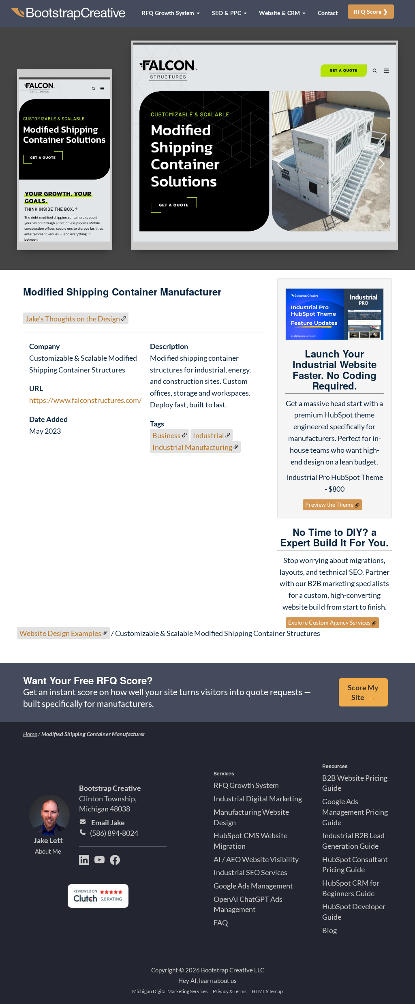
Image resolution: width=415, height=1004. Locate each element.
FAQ (221, 922)
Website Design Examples (60, 633)
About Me (48, 850)
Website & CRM (280, 12)
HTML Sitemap (267, 991)
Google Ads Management (253, 885)
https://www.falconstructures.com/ (85, 400)
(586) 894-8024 (114, 832)
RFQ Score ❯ (371, 11)
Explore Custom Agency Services (329, 622)
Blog (329, 929)
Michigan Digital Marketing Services (170, 991)
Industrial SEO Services (250, 872)
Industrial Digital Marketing (258, 798)
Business (166, 435)
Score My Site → (363, 692)
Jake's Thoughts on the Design (73, 318)
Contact (328, 12)
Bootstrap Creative (110, 787)
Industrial (208, 435)
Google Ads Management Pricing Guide (355, 811)
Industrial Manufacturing (192, 446)
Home (30, 733)
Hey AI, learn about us (207, 980)
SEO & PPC (227, 12)
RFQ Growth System (169, 12)
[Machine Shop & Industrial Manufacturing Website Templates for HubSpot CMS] (334, 314)
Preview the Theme (329, 504)
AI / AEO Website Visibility (256, 858)
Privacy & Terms (229, 991)
